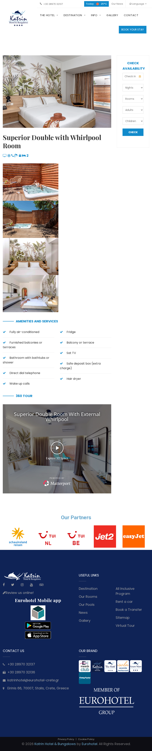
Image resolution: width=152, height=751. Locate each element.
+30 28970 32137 (53, 4)
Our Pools (87, 604)
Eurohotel (89, 744)
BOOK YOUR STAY (132, 29)
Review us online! (20, 592)
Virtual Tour (125, 625)
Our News (117, 4)
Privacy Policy (66, 739)
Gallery (112, 15)
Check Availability (133, 133)
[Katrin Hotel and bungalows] (18, 18)
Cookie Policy (86, 739)
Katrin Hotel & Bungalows (55, 744)
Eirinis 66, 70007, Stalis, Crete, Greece (38, 688)
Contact (131, 15)
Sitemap (123, 617)
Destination (73, 15)
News (83, 612)
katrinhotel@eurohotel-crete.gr (33, 680)
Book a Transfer (129, 609)
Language (137, 4)
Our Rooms (88, 596)
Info (94, 15)
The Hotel (47, 15)
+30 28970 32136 (21, 672)
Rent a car (124, 601)
